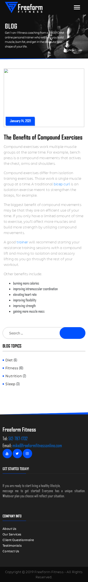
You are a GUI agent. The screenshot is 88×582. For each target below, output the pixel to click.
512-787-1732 (18, 438)
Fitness (11, 367)
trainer (23, 241)
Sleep (10, 383)
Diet (9, 359)
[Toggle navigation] (77, 7)
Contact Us (11, 551)
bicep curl (62, 183)
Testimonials (12, 545)
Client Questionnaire (18, 540)
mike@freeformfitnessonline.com (37, 445)
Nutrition (13, 375)
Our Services (12, 534)
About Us (9, 528)
